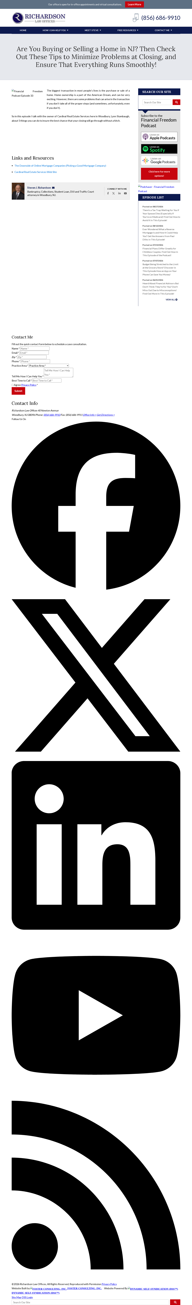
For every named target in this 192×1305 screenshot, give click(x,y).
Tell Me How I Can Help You (27, 376)
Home (23, 30)
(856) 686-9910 (160, 17)
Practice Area (20, 365)
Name (16, 348)
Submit (18, 390)
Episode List (153, 197)
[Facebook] (96, 589)
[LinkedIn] (96, 928)
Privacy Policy (28, 384)
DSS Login (27, 1297)
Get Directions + (106, 414)
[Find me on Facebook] (108, 193)
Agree (25, 384)
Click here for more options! (159, 173)
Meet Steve (92, 30)
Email (15, 352)
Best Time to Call (22, 380)
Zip (14, 357)
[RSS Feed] (96, 1268)
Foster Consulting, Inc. (84, 1288)
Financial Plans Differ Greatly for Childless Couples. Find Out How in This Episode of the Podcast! (160, 252)
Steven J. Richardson (39, 187)
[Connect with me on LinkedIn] (119, 193)
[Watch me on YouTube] (125, 193)
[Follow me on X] (113, 193)
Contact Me (162, 30)
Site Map (16, 1297)
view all (170, 299)
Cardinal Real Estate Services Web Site (35, 171)
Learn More (134, 4)
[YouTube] (96, 1098)
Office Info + (89, 414)
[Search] (176, 102)
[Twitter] (96, 758)
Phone (16, 361)
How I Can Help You (54, 30)
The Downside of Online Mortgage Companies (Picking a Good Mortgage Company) (60, 165)
